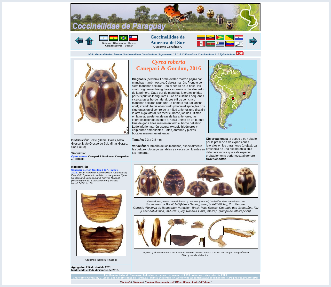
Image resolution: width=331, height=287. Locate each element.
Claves (131, 43)
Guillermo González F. (167, 46)
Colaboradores (114, 45)
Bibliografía (119, 43)
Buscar (129, 45)
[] (126, 282)
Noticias (106, 43)
